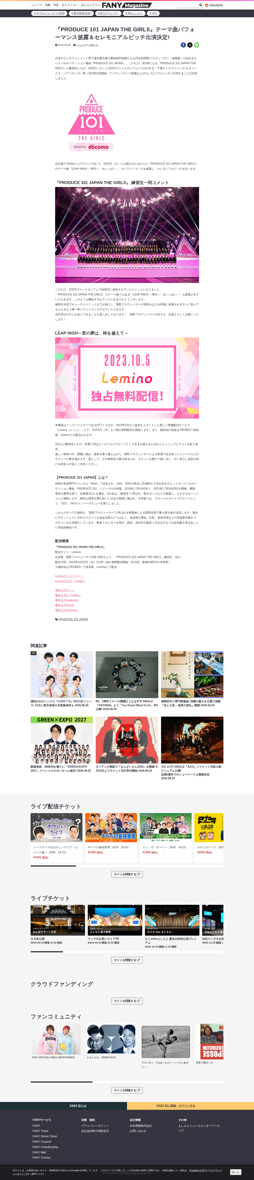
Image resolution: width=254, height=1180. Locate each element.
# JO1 (153, 13)
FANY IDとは (78, 1105)
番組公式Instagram (66, 600)
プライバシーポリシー (95, 1125)
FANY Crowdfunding (45, 1147)
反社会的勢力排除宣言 (95, 1130)
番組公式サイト (64, 590)
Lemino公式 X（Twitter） (70, 581)
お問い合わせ (138, 1130)
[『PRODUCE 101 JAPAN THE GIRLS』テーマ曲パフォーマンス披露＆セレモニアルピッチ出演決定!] (183, 45)
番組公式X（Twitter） (68, 595)
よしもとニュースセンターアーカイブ (199, 1128)
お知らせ (93, 45)
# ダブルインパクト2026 (49, 13)
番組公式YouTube (66, 610)
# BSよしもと (134, 13)
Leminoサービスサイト (69, 576)
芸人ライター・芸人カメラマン (81, 4)
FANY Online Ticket (45, 1136)
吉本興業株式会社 (141, 1125)
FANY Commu (41, 1157)
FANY (36, 1125)
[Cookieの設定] (197, 1170)
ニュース (36, 4)
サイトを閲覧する (125, 874)
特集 (56, 4)
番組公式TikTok (64, 605)
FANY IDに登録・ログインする (176, 1105)
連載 (48, 4)
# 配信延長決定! (81, 13)
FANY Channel (42, 1141)
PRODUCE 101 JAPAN (73, 619)
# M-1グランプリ (108, 13)
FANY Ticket (40, 1130)
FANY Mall (39, 1152)
